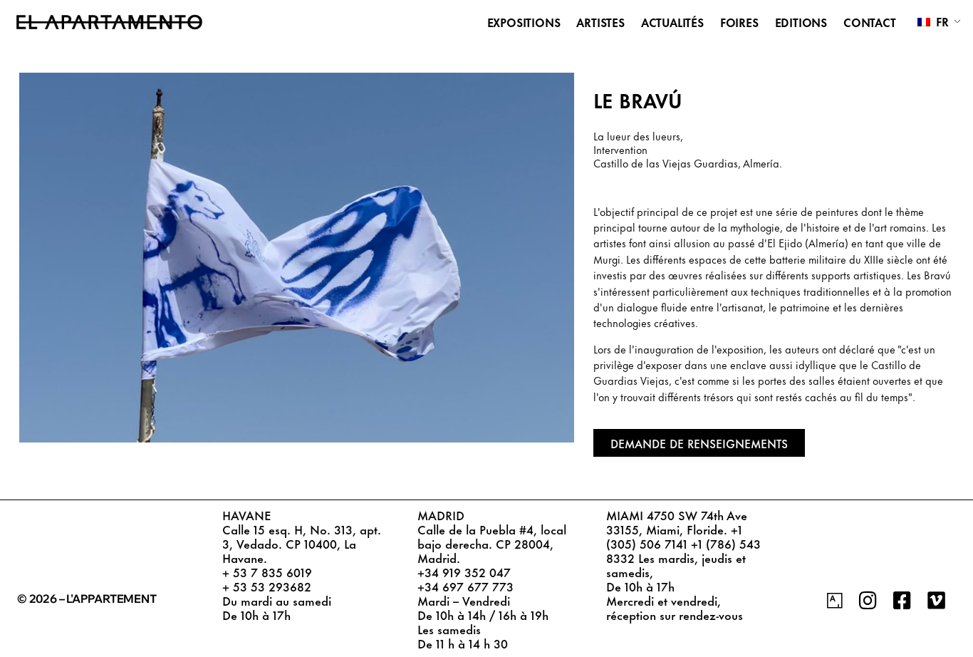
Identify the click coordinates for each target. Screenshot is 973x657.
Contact (869, 22)
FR (940, 21)
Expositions (524, 22)
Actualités (672, 22)
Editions (801, 22)
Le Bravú (637, 99)
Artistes (600, 22)
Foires (739, 22)
